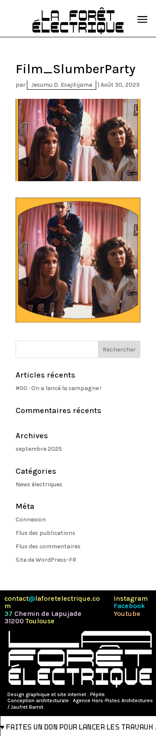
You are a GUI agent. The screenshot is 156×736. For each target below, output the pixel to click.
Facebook (129, 606)
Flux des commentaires (48, 546)
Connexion (31, 519)
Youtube (127, 614)
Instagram (131, 598)
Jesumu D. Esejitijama (61, 84)
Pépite (97, 694)
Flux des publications (45, 533)
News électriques (39, 484)
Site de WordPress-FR (46, 559)
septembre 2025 (39, 449)
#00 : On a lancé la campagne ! (58, 388)
